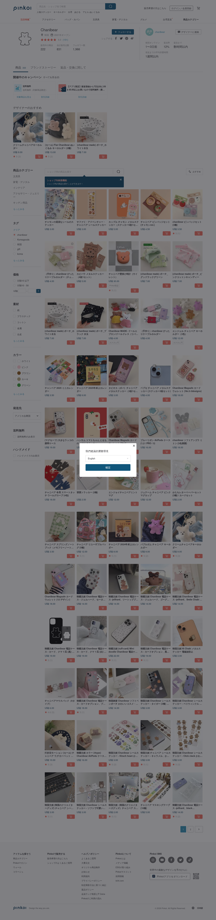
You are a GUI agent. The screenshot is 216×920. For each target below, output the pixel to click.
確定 (108, 467)
